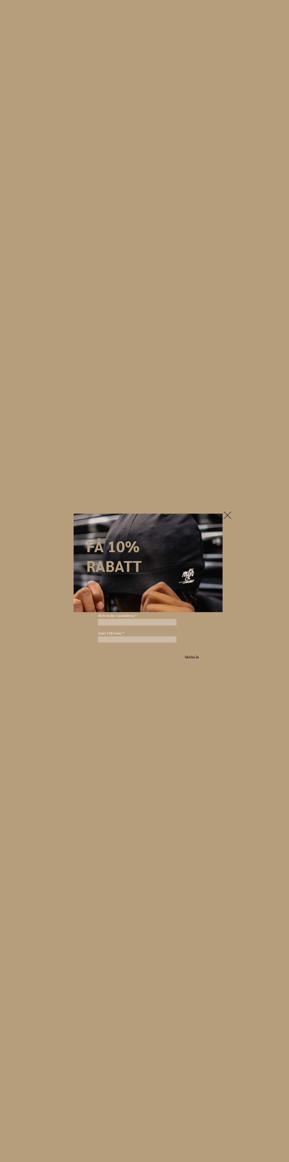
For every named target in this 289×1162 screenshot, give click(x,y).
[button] (227, 515)
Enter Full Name (110, 633)
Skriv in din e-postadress (116, 615)
